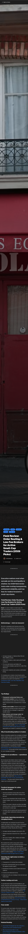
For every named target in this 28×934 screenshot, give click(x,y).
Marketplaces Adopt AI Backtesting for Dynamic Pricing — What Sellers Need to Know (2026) (14, 899)
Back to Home (7, 2)
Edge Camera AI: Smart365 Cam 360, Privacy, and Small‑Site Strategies (12, 777)
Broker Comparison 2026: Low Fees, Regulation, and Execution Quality (12, 680)
